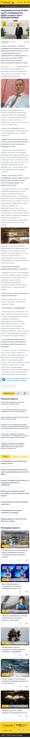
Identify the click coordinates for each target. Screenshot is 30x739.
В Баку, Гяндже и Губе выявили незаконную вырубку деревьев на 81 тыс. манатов (15, 681)
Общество (9, 466)
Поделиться (8, 393)
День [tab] (5, 456)
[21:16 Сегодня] (15, 668)
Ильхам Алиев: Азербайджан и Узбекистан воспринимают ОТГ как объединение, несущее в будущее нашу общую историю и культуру (14, 435)
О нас (5, 730)
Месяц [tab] (24, 456)
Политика (5, 42)
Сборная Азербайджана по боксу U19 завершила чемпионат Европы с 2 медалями (15, 618)
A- (25, 42)
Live (10, 730)
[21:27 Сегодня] (15, 636)
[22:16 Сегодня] (15, 539)
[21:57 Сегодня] (15, 573)
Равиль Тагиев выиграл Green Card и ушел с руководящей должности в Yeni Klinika (15, 472)
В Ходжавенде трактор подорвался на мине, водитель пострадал (14, 649)
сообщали (12, 66)
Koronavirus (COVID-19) (9, 386)
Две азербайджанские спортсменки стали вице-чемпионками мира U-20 (12, 586)
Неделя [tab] (15, 456)
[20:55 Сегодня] (15, 699)
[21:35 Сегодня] (15, 604)
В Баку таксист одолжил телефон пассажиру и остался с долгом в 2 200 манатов (15, 493)
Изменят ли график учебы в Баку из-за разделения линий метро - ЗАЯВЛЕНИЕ (15, 483)
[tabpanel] (15, 492)
